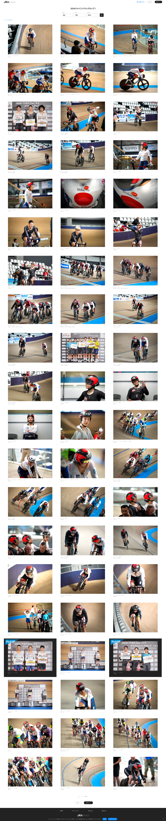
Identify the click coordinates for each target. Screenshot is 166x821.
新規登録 (150, 1)
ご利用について (141, 2)
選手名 (88, 12)
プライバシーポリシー (75, 810)
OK (104, 819)
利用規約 (61, 810)
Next (85, 796)
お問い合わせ (90, 810)
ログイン (159, 1)
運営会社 (103, 810)
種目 (63, 12)
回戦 (76, 12)
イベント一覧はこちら (9, 20)
